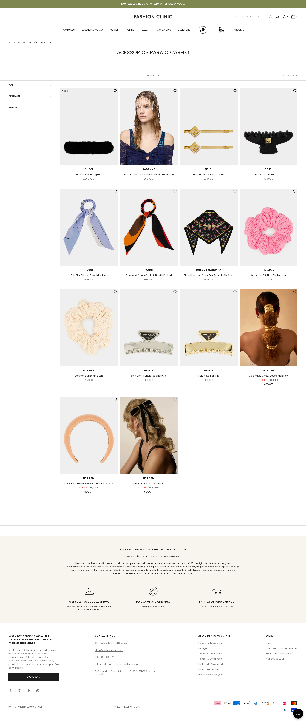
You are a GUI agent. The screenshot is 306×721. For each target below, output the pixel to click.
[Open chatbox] (298, 714)
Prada (148, 370)
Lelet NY (268, 370)
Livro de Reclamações (210, 674)
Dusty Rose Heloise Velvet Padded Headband (88, 483)
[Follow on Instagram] (19, 691)
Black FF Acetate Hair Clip (268, 174)
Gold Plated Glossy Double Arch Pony (268, 375)
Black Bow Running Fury (89, 174)
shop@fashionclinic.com (109, 650)
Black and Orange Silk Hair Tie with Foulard (149, 275)
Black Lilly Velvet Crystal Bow (148, 483)
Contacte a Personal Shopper (111, 642)
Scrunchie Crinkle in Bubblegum (268, 275)
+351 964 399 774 (104, 656)
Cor (11, 85)
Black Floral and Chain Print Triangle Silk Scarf (208, 275)
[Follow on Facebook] (10, 691)
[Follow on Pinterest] (28, 691)
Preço (12, 107)
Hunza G (268, 270)
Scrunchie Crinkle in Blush (89, 375)
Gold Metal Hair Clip (208, 375)
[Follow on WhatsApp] (38, 691)
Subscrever (34, 676)
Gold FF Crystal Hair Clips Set (208, 174)
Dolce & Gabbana (208, 270)
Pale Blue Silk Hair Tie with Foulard (89, 275)
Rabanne (149, 169)
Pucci (89, 270)
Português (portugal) (248, 16)
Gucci (88, 169)
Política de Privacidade (21, 653)
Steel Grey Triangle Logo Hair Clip (148, 375)
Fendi (208, 169)
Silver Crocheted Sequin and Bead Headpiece (149, 174)
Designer (14, 96)
